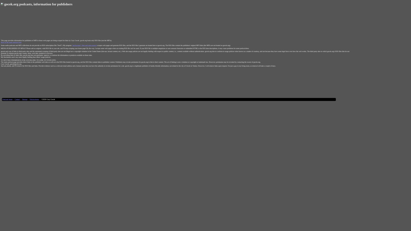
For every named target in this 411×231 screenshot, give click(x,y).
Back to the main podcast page (11, 42)
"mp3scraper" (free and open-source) (84, 45)
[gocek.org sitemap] (2, 4)
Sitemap (25, 99)
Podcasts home (7, 99)
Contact (17, 99)
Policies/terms (34, 99)
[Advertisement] (65, 23)
